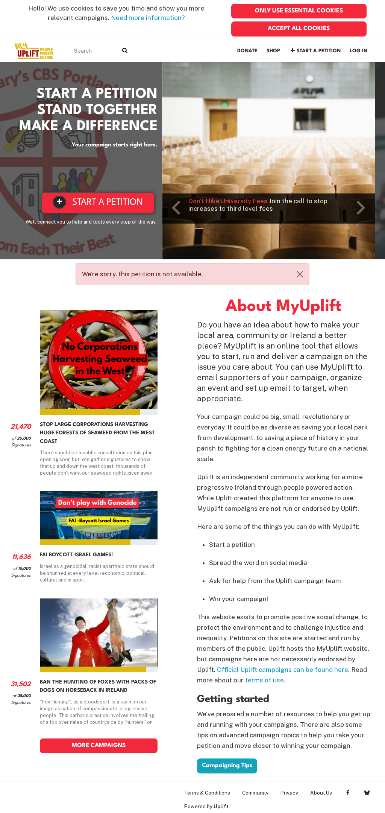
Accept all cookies (299, 29)
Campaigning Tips (227, 766)
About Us (321, 793)
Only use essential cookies (299, 11)
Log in (358, 51)
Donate (247, 51)
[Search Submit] (125, 50)
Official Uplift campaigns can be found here (282, 669)
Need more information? (148, 17)
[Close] (300, 274)
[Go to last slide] (177, 207)
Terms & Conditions (207, 793)
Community (255, 793)
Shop (273, 51)
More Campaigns (99, 746)
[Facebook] (347, 792)
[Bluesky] (366, 792)
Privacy (289, 793)
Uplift (221, 806)
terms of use (264, 680)
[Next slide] (359, 207)
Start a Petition (319, 51)
